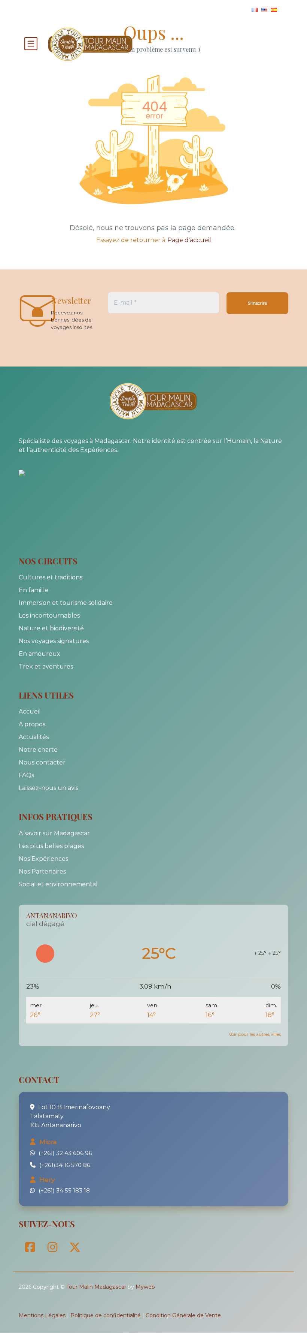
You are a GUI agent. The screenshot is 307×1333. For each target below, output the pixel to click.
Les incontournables (49, 615)
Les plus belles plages (51, 846)
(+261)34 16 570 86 (64, 1164)
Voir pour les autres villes (255, 1034)
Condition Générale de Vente (183, 1315)
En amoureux (39, 653)
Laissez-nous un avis (48, 787)
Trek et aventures (46, 666)
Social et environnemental (58, 884)
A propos (32, 724)
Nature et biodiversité (51, 628)
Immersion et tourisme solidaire (66, 602)
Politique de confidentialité (105, 1315)
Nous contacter (42, 762)
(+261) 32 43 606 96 (65, 1152)
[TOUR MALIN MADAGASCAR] (37, 472)
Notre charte (38, 749)
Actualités (34, 737)
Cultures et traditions (50, 577)
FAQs (26, 775)
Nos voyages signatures (54, 641)
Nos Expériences (43, 858)
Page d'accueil (189, 240)
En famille (34, 590)
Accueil (30, 711)
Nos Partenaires (42, 871)
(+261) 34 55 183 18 (64, 1190)
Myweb (145, 1287)
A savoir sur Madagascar (54, 833)
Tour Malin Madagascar (96, 1287)
